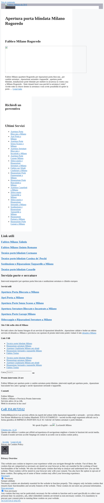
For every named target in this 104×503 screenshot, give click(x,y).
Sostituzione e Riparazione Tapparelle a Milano (16, 210)
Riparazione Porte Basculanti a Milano (18, 182)
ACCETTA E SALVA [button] (11, 500)
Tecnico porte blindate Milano (19, 343)
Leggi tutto (17, 89)
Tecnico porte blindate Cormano (19, 253)
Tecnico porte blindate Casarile (18, 269)
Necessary (8, 478)
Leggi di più (16, 442)
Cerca (3, 372)
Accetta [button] (5, 442)
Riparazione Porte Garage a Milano (18, 222)
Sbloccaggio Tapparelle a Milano (16, 194)
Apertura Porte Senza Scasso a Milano (17, 143)
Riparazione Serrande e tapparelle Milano (24, 351)
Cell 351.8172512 (13, 409)
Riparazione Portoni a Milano (18, 218)
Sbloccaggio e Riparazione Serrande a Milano (18, 202)
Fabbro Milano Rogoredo (23, 41)
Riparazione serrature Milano (18, 346)
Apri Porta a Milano (16, 137)
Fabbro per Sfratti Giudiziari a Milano (19, 169)
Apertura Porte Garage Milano (17, 157)
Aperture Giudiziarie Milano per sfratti (22, 348)
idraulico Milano (89, 333)
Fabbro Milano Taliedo (14, 241)
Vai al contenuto (8, 2)
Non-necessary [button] (7, 488)
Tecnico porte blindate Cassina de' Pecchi (24, 258)
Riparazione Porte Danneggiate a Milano (18, 175)
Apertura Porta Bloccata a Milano (18, 132)
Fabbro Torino (12, 353)
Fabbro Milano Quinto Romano (19, 247)
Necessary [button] (5, 476)
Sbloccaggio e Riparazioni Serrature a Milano (18, 163)
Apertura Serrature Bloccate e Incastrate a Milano (19, 151)
